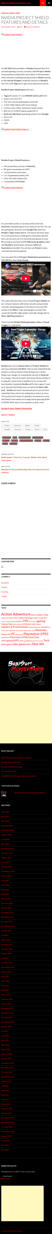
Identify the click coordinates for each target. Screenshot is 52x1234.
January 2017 (6, 867)
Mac (49, 627)
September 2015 (8, 926)
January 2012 (6, 1058)
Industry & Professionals (14, 626)
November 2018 (7, 830)
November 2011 (7, 1067)
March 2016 (6, 899)
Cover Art (42, 618)
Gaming (4, 13)
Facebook (5, 583)
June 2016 (5, 885)
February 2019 (7, 826)
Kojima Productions (34, 627)
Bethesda (34, 615)
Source (4, 414)
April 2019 (5, 821)
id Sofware (26, 624)
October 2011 (6, 1072)
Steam (46, 440)
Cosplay (35, 618)
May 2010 (5, 1145)
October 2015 (6, 921)
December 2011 (7, 1063)
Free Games (32, 621)
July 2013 (5, 976)
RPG (16, 640)
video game (6, 644)
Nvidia (14, 440)
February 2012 (7, 1054)
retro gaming (7, 640)
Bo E (20, 27)
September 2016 (8, 871)
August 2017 (6, 858)
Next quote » (6, 1178)
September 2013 (8, 967)
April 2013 (5, 990)
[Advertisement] (26, 717)
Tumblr (4, 596)
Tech (5, 443)
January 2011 (6, 1113)
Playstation (19, 634)
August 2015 (6, 931)
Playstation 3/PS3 (36, 634)
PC (13, 634)
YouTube (4, 592)
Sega (24, 641)
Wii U (29, 644)
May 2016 (5, 889)
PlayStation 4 (5, 637)
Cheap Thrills (12, 618)
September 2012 (8, 1022)
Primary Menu (49, 3)
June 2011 (5, 1090)
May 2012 (5, 1040)
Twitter (4, 587)
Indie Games (37, 437)
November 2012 (7, 1013)
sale (20, 641)
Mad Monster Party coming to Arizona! (16, 758)
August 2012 (6, 1026)
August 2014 (6, 953)
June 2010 (5, 1141)
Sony (28, 640)
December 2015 (7, 912)
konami (44, 627)
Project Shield (26, 440)
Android (6, 437)
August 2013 (6, 972)
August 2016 (6, 876)
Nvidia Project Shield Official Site (16, 408)
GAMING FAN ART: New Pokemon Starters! (18, 776)
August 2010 (6, 1136)
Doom (13, 621)
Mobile (12, 13)
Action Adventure (15, 614)
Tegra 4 (14, 443)
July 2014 (5, 958)
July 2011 (5, 1086)
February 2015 (7, 944)
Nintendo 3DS (6, 634)
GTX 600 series (25, 437)
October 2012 (6, 1017)
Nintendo (41, 630)
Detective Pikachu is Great (11, 767)
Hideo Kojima (17, 624)
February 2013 (7, 999)
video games (19, 644)
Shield (38, 440)
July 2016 (5, 880)
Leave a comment (33, 27)
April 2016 (5, 894)
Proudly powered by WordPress (12, 1231)
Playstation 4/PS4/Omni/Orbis (24, 637)
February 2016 (7, 903)
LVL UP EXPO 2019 (9, 771)
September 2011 (8, 1077)
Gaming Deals (6, 624)
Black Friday (43, 615)
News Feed (31, 630)
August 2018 (6, 835)
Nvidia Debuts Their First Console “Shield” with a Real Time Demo (24, 457)
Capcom (4, 618)
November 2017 (7, 848)
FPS (25, 621)
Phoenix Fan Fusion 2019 (11, 762)
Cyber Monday (6, 621)
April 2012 (5, 1045)
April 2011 (5, 1099)
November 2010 (7, 1122)
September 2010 (8, 1131)
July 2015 (5, 935)
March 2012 (6, 1049)
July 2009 (5, 1150)
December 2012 (7, 1008)
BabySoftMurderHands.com (15, 3)
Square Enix (35, 641)
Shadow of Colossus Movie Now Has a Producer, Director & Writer (25, 469)
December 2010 (7, 1118)
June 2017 (5, 862)
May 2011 (5, 1095)
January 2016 (6, 908)
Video (17, 13)
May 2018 (5, 844)
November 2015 (7, 917)
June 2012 (5, 1036)
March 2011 (6, 1104)
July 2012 (5, 1031)
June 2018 (5, 839)
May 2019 (5, 816)
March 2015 (6, 940)
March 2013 (6, 994)
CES (15, 437)
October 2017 (6, 853)
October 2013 (6, 963)
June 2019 (5, 812)
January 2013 (6, 1004)
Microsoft (19, 630)
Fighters (19, 621)
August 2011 (6, 1081)
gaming (41, 621)
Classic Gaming (25, 617)
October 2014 (6, 949)
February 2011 (7, 1109)
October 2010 (6, 1127)
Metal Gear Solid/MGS (8, 630)
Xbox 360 (38, 644)
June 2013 (5, 981)
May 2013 (5, 985)
